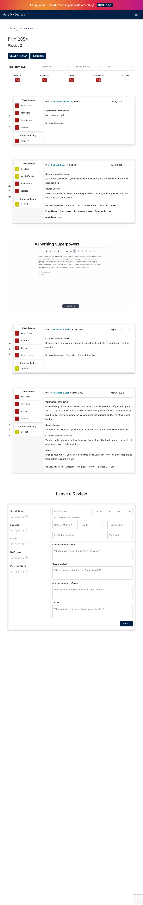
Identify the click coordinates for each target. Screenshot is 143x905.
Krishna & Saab (58, 165)
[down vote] (9, 126)
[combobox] (55, 67)
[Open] (68, 67)
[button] (103, 511)
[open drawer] (136, 14)
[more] (129, 101)
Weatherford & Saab (60, 329)
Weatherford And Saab (61, 101)
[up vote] (9, 115)
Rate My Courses (14, 14)
